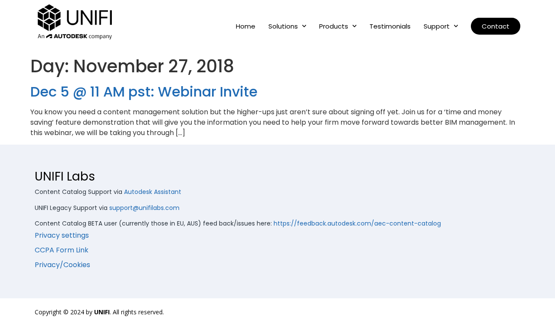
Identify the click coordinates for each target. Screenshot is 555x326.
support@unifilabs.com (144, 207)
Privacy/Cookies (62, 265)
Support (437, 26)
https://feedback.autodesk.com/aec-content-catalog (357, 223)
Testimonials (390, 26)
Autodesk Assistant (152, 191)
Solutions (283, 26)
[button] (495, 26)
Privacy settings (62, 235)
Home (245, 26)
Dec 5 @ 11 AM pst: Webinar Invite (144, 91)
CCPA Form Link (61, 250)
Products (333, 26)
